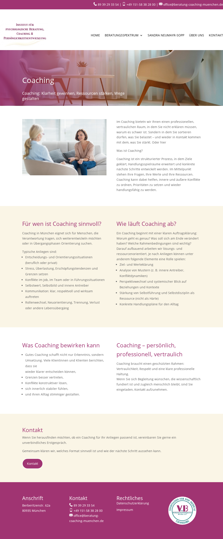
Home (95, 35)
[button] (9, 529)
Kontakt (216, 35)
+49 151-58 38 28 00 (140, 4)
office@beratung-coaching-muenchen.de (192, 4)
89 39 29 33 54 (108, 4)
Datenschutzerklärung (133, 503)
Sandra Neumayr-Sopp (166, 35)
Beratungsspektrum (122, 35)
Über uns (196, 35)
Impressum (125, 510)
